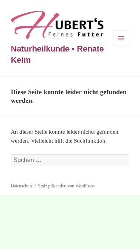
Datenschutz (21, 186)
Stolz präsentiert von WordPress (66, 186)
